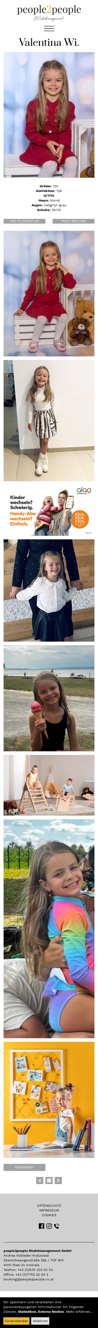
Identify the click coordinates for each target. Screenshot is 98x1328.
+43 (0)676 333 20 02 (35, 1270)
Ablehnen (40, 1321)
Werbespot (24, 1167)
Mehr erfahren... (79, 1311)
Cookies (49, 1215)
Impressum (49, 1210)
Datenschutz (49, 1205)
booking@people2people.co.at (29, 1279)
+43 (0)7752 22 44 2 (31, 1274)
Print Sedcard (73, 221)
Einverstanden (16, 1321)
